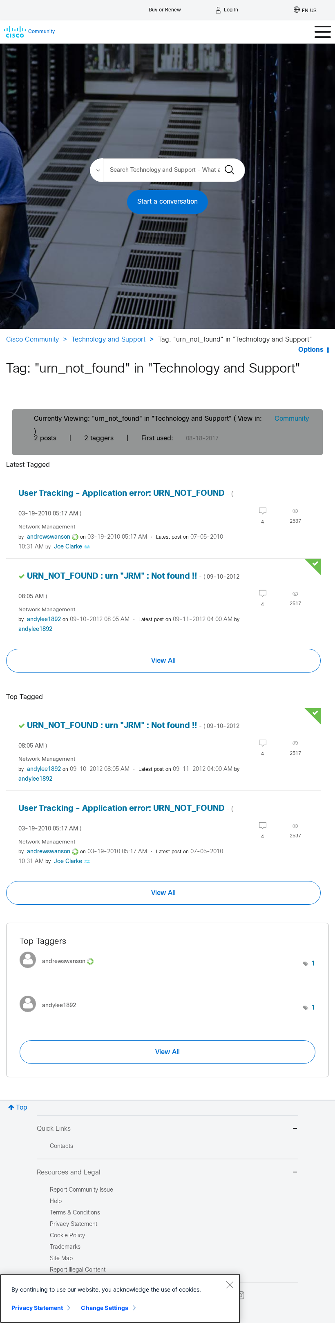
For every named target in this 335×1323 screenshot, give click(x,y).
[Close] (230, 1285)
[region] (120, 1298)
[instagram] (240, 1295)
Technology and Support (108, 340)
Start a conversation (167, 202)
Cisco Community (32, 340)
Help (56, 1201)
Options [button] (311, 350)
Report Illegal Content (77, 1270)
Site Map (61, 1258)
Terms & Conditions (75, 1213)
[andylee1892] (51, 1014)
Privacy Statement (37, 1307)
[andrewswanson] (60, 970)
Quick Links (54, 1129)
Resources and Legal (68, 1173)
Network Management (46, 527)
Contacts (61, 1146)
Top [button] (21, 1108)
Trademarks (65, 1247)
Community (292, 419)
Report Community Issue (81, 1190)
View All (163, 660)
